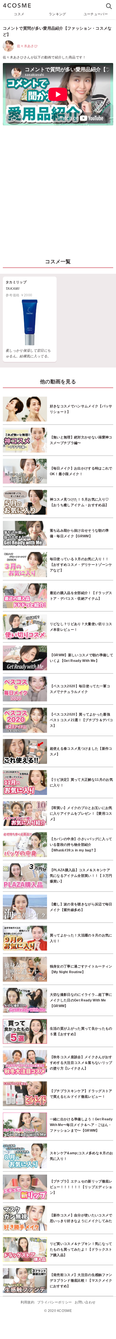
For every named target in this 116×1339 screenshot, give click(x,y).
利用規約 (27, 1302)
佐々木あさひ (27, 46)
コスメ (19, 14)
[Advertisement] (58, 189)
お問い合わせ (85, 1302)
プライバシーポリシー (54, 1302)
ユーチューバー (96, 14)
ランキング (57, 14)
